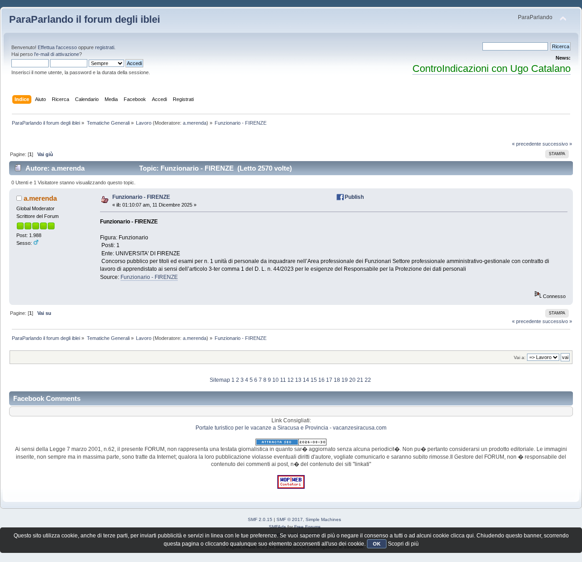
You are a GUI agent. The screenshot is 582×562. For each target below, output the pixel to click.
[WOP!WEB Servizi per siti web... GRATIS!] (291, 487)
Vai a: (520, 357)
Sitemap (220, 380)
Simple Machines (323, 519)
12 (290, 380)
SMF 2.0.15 (260, 519)
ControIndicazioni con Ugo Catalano (491, 68)
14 (306, 380)
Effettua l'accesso (57, 47)
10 (275, 380)
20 (352, 380)
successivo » (557, 144)
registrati (104, 47)
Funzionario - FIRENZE (141, 197)
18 (337, 380)
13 (298, 380)
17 (329, 380)
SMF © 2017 (289, 519)
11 (283, 380)
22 (368, 380)
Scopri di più (403, 544)
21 (360, 380)
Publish (354, 197)
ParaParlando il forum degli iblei (84, 19)
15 (314, 380)
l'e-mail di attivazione (56, 54)
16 (321, 380)
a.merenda (194, 123)
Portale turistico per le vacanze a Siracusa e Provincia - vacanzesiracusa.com (291, 428)
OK (377, 544)
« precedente (526, 144)
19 (344, 380)
